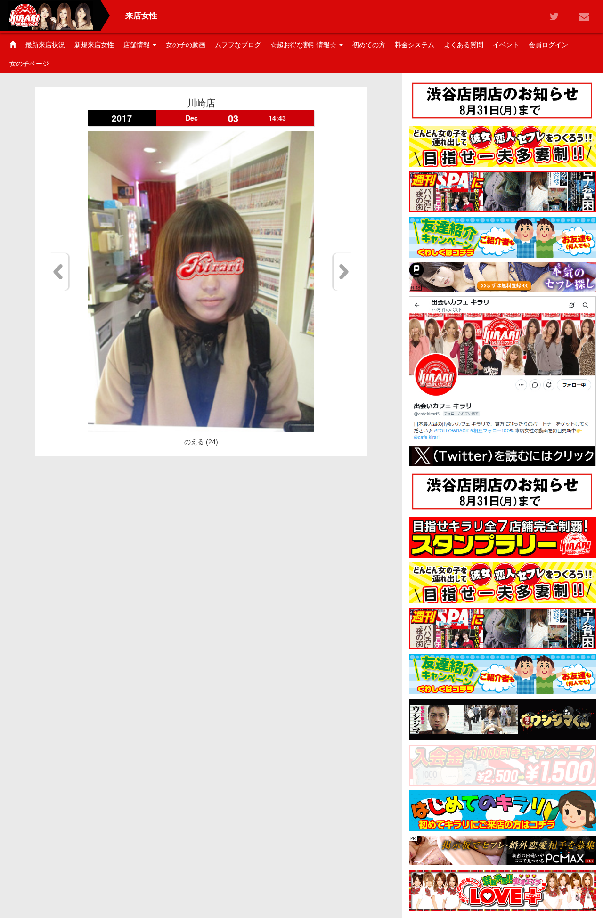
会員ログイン (548, 45)
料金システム (414, 45)
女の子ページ (29, 63)
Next (342, 271)
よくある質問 (463, 45)
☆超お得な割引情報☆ (304, 45)
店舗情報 (137, 45)
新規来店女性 (94, 45)
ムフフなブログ (238, 45)
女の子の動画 (185, 45)
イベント (506, 45)
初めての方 (368, 45)
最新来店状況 (45, 45)
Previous (59, 271)
